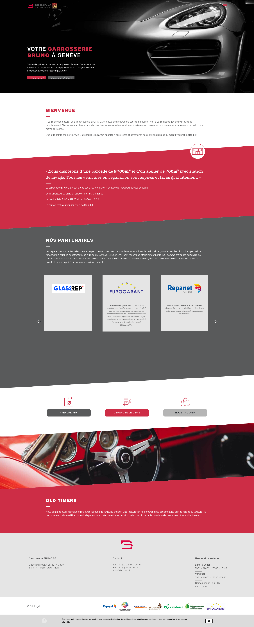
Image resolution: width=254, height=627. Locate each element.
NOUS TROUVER (185, 413)
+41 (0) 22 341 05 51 (129, 565)
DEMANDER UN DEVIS (61, 78)
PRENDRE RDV (37, 78)
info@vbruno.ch (122, 571)
